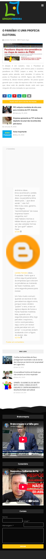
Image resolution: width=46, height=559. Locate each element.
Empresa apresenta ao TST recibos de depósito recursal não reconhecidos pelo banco (28, 121)
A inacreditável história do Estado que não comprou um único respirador (27, 373)
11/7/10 (17, 232)
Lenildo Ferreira (10, 40)
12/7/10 (17, 337)
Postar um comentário (15, 342)
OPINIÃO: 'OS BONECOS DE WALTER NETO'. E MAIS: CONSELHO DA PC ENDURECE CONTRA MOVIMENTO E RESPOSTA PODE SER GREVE (27, 386)
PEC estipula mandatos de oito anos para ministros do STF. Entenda (27, 108)
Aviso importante (20, 131)
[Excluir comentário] (21, 232)
